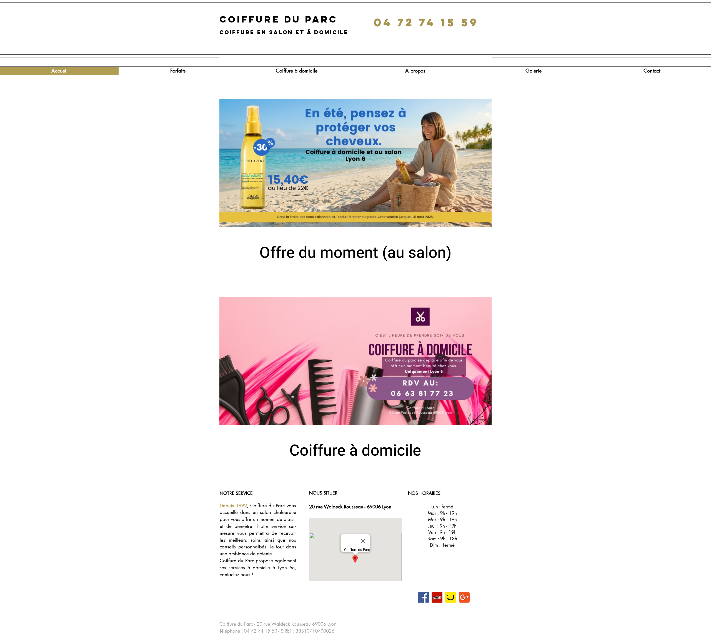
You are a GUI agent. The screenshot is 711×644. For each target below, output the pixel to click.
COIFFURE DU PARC (280, 19)
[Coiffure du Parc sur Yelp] (437, 597)
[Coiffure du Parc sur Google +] (464, 597)
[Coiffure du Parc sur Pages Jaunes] (450, 597)
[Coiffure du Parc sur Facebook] (423, 597)
